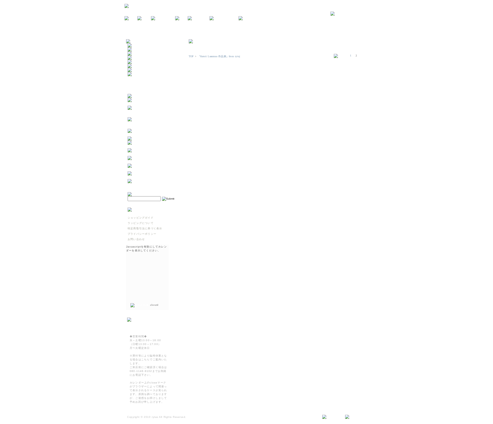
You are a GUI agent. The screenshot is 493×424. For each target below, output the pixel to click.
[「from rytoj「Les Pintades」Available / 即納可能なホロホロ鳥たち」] (153, 126)
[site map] (331, 417)
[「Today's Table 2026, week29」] (153, 134)
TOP (191, 56)
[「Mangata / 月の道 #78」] (148, 138)
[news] (131, 18)
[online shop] (163, 18)
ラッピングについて (141, 223)
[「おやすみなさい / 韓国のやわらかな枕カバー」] (153, 154)
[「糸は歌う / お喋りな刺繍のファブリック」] (153, 161)
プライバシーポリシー (142, 233)
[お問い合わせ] (349, 14)
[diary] (181, 18)
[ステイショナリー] (141, 62)
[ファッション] (138, 66)
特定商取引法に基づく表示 (145, 228)
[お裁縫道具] (137, 70)
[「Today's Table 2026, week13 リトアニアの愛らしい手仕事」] (153, 177)
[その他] (134, 74)
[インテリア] (137, 53)
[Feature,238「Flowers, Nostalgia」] (153, 184)
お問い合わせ (136, 239)
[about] (144, 18)
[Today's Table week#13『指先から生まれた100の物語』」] (153, 169)
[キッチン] (135, 45)
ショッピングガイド (141, 217)
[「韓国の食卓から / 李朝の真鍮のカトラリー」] (153, 146)
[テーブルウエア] (140, 49)
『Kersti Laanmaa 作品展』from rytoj (219, 56)
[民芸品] (134, 57)
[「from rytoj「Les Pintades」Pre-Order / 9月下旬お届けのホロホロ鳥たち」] (153, 115)
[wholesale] (249, 18)
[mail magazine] (224, 18)
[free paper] (199, 18)
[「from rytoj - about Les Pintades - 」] (153, 103)
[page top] (354, 417)
